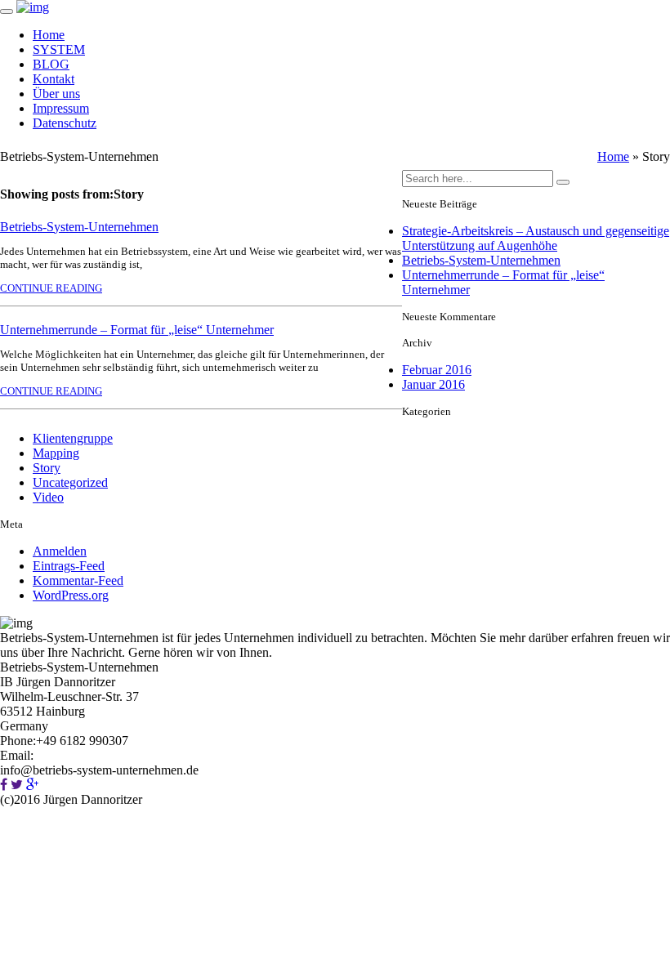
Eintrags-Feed (69, 566)
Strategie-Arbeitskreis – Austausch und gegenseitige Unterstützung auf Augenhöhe (535, 238)
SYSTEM (59, 49)
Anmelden (60, 551)
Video (48, 497)
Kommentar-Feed (78, 580)
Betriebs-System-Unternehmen (79, 227)
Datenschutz (64, 123)
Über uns (56, 93)
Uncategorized (70, 482)
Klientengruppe (73, 438)
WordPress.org (71, 595)
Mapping (56, 453)
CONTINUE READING (51, 288)
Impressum (61, 108)
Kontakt (53, 79)
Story (46, 468)
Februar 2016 (436, 370)
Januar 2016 (433, 384)
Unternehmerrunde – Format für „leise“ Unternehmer (137, 330)
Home (49, 35)
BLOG (51, 64)
